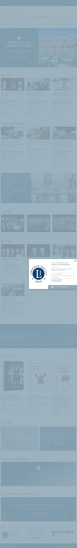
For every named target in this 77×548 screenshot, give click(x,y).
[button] (75, 260)
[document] (38, 274)
